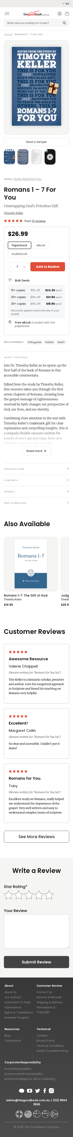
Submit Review (36, 962)
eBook (40, 245)
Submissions (12, 1007)
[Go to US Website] (28, 1112)
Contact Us (44, 992)
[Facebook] (44, 1090)
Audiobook (19, 254)
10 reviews (39, 221)
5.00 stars (18, 651)
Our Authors (12, 997)
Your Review (15, 911)
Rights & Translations (18, 1012)
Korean (49, 342)
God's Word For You (27, 179)
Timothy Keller (13, 213)
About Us (10, 992)
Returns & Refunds (49, 997)
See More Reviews (36, 837)
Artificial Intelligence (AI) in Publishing (29, 1079)
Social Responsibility (17, 1069)
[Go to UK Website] (20, 1112)
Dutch (61, 342)
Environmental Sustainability (23, 1074)
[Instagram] (51, 1090)
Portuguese (34, 342)
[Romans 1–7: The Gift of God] (30, 563)
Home (8, 34)
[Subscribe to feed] (21, 1090)
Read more (34, 451)
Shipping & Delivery (49, 1002)
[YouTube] (29, 1090)
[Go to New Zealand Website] (46, 1112)
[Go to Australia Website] (37, 1112)
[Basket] (67, 15)
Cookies (42, 1036)
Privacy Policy (46, 1041)
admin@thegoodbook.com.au (28, 1100)
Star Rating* (15, 887)
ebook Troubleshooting (52, 1051)
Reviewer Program (16, 1018)
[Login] (60, 14)
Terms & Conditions (50, 1046)
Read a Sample (36, 142)
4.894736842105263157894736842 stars (13, 220)
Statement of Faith (17, 1002)
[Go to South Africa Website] (54, 1112)
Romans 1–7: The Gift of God (25, 596)
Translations (12, 1041)
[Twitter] (37, 1090)
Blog (7, 1036)
